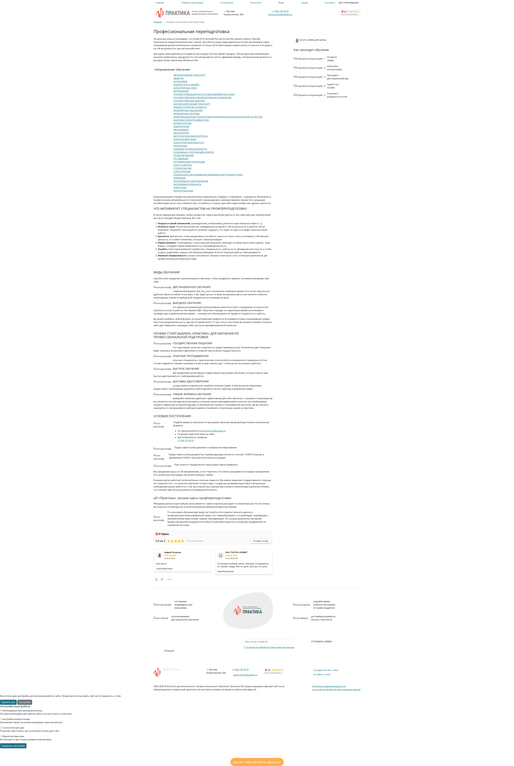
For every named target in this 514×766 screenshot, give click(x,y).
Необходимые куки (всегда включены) (22, 710)
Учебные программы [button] (192, 2)
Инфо (281, 2)
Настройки (24, 702)
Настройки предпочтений (16, 719)
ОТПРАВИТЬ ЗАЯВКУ (321, 641)
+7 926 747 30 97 (280, 11)
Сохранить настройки (13, 745)
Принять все (8, 702)
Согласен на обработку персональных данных (270, 647)
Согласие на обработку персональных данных (336, 689)
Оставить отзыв (321, 674)
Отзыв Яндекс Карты (164, 568)
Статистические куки (13, 727)
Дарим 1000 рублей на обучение (257, 762)
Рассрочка (255, 2)
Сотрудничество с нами (325, 670)
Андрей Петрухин (172, 552)
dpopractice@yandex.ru (280, 14)
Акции (304, 2)
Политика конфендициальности (329, 686)
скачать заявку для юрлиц (312, 39)
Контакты (330, 2)
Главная (160, 2)
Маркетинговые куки (13, 736)
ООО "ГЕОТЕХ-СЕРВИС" (236, 552)
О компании (226, 2)
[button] (156, 579)
